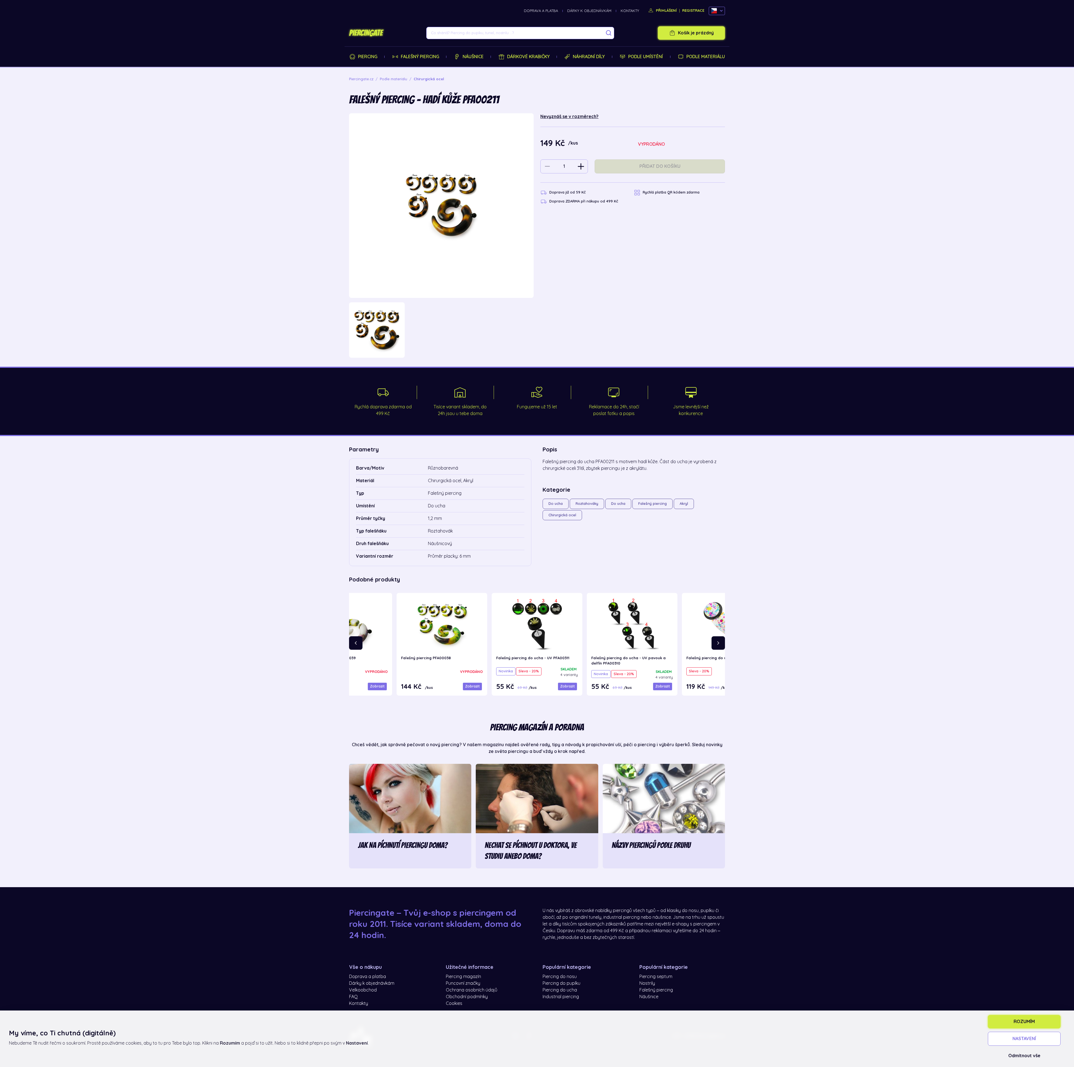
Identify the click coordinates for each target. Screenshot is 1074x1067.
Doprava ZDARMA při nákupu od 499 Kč (583, 201)
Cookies (454, 1003)
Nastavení (1024, 1038)
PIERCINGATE (366, 33)
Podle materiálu (705, 56)
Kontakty (630, 11)
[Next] (718, 643)
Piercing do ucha (560, 990)
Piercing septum (655, 976)
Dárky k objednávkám (589, 11)
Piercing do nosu (560, 976)
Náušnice (473, 56)
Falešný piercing (420, 56)
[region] (441, 330)
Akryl (684, 503)
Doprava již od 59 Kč (567, 192)
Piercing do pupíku (561, 983)
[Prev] (355, 643)
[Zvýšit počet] (581, 166)
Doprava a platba (541, 11)
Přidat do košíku (659, 166)
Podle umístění (645, 56)
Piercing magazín (463, 976)
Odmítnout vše (1024, 1055)
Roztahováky (587, 503)
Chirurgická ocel (562, 515)
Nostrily (647, 983)
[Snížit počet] (547, 166)
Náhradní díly (589, 56)
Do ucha (555, 503)
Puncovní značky (463, 983)
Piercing (367, 56)
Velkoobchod (363, 990)
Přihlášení (666, 10)
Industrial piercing (561, 996)
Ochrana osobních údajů (471, 990)
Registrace (693, 10)
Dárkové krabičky (528, 56)
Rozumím (1024, 1021)
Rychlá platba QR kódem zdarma (671, 192)
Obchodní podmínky (467, 996)
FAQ (353, 996)
